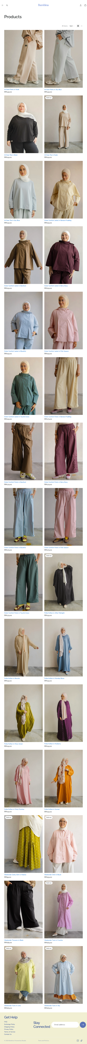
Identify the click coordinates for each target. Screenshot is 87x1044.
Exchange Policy (9, 1024)
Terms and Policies (43, 1040)
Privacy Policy (8, 1029)
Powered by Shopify (20, 1040)
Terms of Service (9, 1032)
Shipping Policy (9, 1027)
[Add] (39, 673)
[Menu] (2, 5)
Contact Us (8, 1034)
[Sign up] (83, 1025)
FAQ (5, 1022)
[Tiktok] (81, 1040)
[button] (72, 26)
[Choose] (39, 84)
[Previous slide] (7, 58)
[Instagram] (77, 1040)
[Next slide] (39, 58)
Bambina (11, 1040)
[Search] (7, 5)
